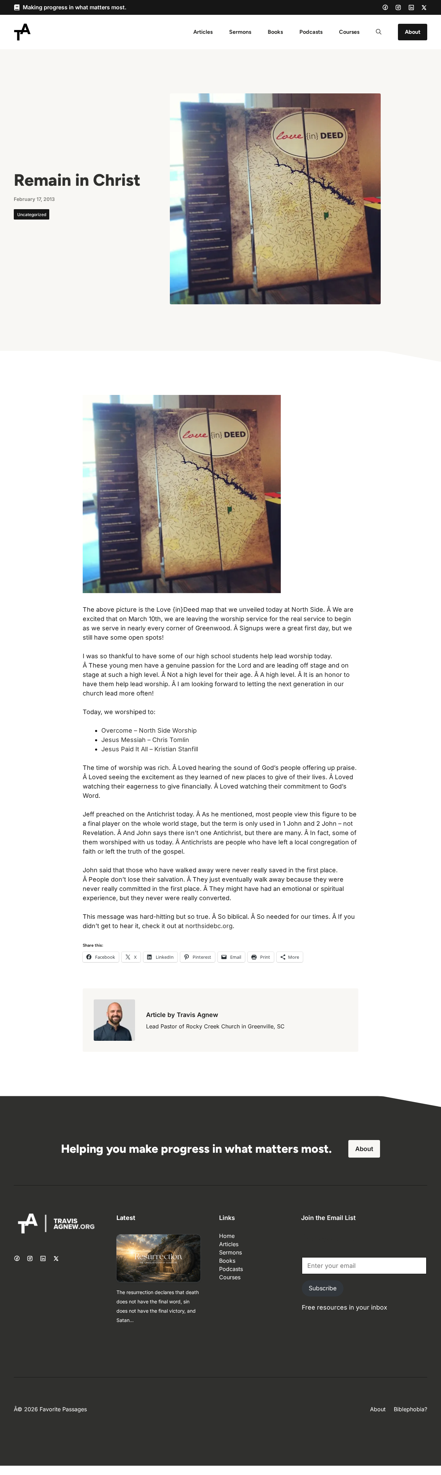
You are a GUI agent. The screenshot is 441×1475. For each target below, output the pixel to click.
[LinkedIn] (411, 7)
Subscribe (323, 1288)
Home (227, 1235)
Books (275, 32)
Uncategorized (31, 214)
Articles (203, 32)
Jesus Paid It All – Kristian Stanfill (149, 749)
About (412, 32)
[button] (379, 32)
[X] (424, 7)
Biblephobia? (410, 1409)
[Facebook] (385, 7)
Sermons (240, 32)
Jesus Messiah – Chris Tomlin (145, 739)
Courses (349, 32)
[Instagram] (398, 7)
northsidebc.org (209, 925)
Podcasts (310, 32)
